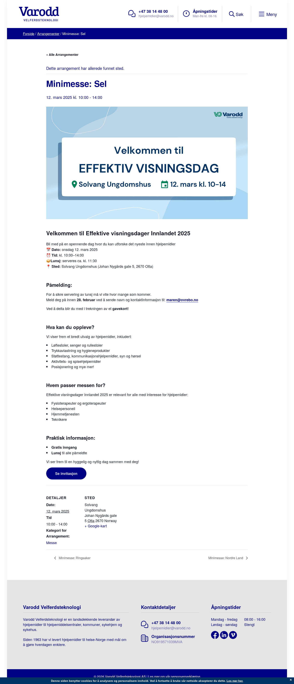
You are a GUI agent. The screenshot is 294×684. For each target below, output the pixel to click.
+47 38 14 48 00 (153, 11)
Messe (51, 542)
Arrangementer (48, 33)
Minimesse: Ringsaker (74, 558)
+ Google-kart (96, 525)
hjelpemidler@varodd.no (156, 16)
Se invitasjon (66, 473)
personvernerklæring (185, 676)
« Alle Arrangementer (62, 54)
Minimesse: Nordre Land (226, 558)
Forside (28, 33)
